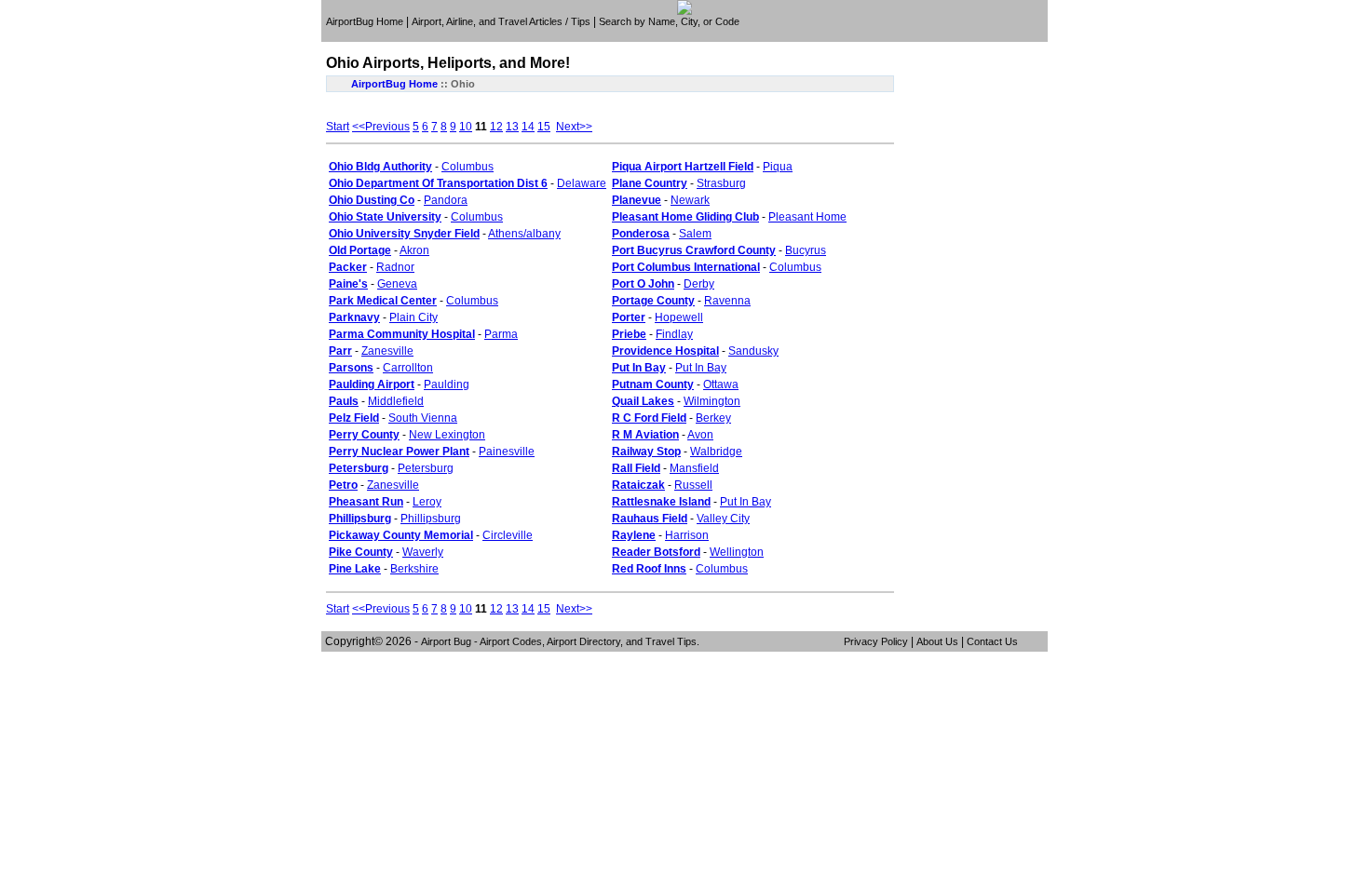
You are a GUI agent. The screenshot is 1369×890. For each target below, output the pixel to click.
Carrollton (408, 367)
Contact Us (992, 641)
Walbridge (716, 451)
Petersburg (426, 468)
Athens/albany (524, 233)
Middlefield (396, 401)
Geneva (397, 283)
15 (543, 126)
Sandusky (753, 350)
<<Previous (381, 126)
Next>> (574, 126)
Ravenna (727, 300)
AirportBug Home (364, 21)
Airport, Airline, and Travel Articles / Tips (501, 21)
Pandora (446, 200)
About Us (937, 641)
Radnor (395, 267)
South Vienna (422, 418)
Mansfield (694, 468)
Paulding (446, 384)
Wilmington (712, 401)
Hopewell (679, 317)
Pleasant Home (807, 216)
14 (528, 126)
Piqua (778, 166)
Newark (690, 200)
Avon (700, 434)
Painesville (507, 451)
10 (465, 126)
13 (512, 126)
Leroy (427, 501)
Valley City (723, 518)
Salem (695, 233)
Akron (414, 250)
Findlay (674, 334)
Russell (693, 485)
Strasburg (721, 183)
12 (496, 126)
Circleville (507, 535)
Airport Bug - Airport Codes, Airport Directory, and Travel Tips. (560, 641)
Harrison (687, 535)
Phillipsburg (430, 518)
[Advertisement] (687, 35)
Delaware (581, 183)
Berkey (713, 418)
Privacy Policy (876, 641)
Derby (699, 283)
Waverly (422, 552)
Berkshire (414, 568)
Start (337, 126)
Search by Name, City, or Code (669, 21)
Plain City (413, 317)
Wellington (737, 552)
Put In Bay (700, 367)
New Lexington (447, 434)
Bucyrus (805, 250)
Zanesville (387, 350)
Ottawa (721, 384)
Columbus (467, 166)
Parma (501, 334)
